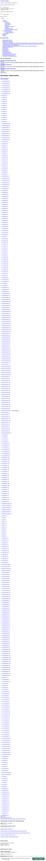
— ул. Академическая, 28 (5, 91)
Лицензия (7, 25)
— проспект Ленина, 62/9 (5, 394)
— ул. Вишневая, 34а (4, 196)
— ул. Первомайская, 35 (5, 604)
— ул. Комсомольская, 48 (5, 335)
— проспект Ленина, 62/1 (5, 380)
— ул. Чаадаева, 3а (4, 778)
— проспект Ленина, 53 (5, 376)
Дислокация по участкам (9, 26)
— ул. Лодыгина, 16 (4, 440)
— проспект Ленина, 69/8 (5, 406)
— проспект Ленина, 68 (5, 402)
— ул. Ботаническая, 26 (4, 182)
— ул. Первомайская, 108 (5, 671)
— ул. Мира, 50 (3, 535)
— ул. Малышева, (3, 465)
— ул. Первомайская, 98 (5, 647)
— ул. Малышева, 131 (4, 487)
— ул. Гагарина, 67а (4, 277)
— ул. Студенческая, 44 (4, 719)
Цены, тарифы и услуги (7, 39)
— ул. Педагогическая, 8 (5, 586)
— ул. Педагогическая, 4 (5, 576)
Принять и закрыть (38, 858)
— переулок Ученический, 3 (5, 772)
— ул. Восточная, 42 (4, 228)
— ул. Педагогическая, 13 (5, 588)
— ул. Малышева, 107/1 (4, 461)
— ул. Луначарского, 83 (4, 448)
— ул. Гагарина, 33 (4, 248)
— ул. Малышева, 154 (4, 497)
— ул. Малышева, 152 (4, 495)
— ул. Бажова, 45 (3, 103)
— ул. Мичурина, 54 (4, 558)
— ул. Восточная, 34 (4, 222)
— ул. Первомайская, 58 (5, 608)
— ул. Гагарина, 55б (4, 262)
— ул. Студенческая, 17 (4, 695)
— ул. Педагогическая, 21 (5, 596)
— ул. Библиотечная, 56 (5, 135)
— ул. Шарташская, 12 (4, 798)
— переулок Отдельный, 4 (5, 564)
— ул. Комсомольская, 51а (5, 341)
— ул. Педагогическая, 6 (5, 580)
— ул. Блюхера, (3, 173)
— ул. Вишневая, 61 (4, 216)
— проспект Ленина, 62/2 (5, 382)
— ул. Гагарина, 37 (4, 252)
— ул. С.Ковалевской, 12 (5, 681)
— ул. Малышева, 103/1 (4, 457)
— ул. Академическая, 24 (5, 87)
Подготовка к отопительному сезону (10, 56)
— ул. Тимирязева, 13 (4, 756)
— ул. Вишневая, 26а (4, 186)
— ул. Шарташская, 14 (4, 800)
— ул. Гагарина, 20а (4, 240)
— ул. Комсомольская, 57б (5, 353)
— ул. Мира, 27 (3, 517)
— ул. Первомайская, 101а (5, 655)
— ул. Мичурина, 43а (4, 548)
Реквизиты (7, 22)
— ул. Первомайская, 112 (5, 673)
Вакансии (7, 27)
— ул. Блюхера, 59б (4, 157)
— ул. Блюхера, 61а (4, 161)
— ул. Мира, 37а (3, 523)
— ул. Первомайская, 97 (5, 645)
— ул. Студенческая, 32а (5, 707)
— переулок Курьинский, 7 (5, 370)
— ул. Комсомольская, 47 (5, 333)
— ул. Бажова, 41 (3, 99)
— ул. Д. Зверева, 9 (4, 285)
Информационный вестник (8, 47)
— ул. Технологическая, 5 (5, 744)
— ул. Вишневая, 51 (4, 210)
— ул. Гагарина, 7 (3, 236)
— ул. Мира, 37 (3, 525)
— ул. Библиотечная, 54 (5, 133)
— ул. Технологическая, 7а (5, 748)
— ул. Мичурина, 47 (4, 554)
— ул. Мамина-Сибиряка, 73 (5, 509)
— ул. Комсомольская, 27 (5, 299)
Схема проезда (8, 24)
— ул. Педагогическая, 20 (5, 594)
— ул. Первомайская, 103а (5, 663)
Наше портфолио (6, 50)
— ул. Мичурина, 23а (4, 539)
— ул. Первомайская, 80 (5, 632)
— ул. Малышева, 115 (4, 473)
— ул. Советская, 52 (4, 683)
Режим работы (7, 23)
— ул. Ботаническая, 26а (5, 180)
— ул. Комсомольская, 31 (5, 307)
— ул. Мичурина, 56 (4, 560)
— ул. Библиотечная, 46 (5, 129)
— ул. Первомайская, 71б (5, 624)
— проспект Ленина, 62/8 (5, 392)
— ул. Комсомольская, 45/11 (5, 331)
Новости (4, 34)
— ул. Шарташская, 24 (4, 808)
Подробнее (2, 63)
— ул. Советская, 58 (4, 689)
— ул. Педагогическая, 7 (5, 584)
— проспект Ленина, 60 (5, 378)
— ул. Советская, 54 (4, 685)
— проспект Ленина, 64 (5, 396)
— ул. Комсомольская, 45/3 (5, 321)
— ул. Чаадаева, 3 (3, 782)
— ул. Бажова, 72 (3, 109)
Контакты (4, 35)
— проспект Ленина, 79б (5, 418)
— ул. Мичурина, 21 (4, 537)
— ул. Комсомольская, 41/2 (5, 313)
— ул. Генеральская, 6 (4, 279)
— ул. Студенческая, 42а (5, 715)
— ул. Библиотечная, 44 (5, 127)
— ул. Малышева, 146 (4, 493)
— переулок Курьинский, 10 (5, 374)
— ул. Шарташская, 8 (4, 790)
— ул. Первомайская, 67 (5, 616)
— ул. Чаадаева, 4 (3, 784)
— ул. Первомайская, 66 (5, 614)
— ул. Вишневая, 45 (4, 204)
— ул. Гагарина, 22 (4, 244)
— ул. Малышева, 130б (4, 485)
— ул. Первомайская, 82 (5, 634)
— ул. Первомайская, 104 (5, 667)
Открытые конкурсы (9, 28)
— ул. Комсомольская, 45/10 (5, 329)
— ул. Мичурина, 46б (4, 552)
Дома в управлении (8, 31)
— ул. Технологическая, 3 (5, 740)
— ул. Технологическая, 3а (5, 738)
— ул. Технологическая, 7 (5, 750)
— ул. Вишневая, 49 (4, 208)
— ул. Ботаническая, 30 (4, 184)
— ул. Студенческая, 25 (4, 699)
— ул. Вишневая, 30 (4, 192)
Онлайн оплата (6, 33)
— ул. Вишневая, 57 (4, 214)
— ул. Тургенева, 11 (4, 766)
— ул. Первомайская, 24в (5, 598)
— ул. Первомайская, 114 (5, 675)
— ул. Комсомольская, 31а (5, 305)
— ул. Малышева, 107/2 (4, 463)
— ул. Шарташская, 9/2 (4, 792)
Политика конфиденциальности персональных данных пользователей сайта (15, 832)
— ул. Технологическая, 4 (5, 742)
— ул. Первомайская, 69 (5, 620)
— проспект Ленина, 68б (5, 400)
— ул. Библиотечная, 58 (5, 137)
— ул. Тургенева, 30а (4, 768)
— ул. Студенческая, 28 (4, 703)
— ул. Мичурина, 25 (4, 541)
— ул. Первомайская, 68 (5, 618)
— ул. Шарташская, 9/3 (4, 794)
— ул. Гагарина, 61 (4, 273)
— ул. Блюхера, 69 (3, 171)
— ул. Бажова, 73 (3, 111)
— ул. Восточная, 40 (4, 226)
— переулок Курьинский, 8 (5, 372)
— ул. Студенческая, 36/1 (5, 711)
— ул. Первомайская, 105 (5, 669)
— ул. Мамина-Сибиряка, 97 (5, 511)
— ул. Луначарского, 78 (4, 446)
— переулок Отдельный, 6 (5, 566)
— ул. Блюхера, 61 (3, 165)
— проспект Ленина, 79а (5, 416)
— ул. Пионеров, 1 (4, 677)
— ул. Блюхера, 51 (3, 145)
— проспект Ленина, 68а (5, 398)
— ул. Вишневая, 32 (4, 194)
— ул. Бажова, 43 (3, 101)
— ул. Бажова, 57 (3, 107)
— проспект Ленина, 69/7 (5, 408)
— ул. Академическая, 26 (5, 89)
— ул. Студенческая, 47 (4, 723)
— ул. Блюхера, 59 (3, 159)
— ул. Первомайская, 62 (5, 610)
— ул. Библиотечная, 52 (5, 131)
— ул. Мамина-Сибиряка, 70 (5, 507)
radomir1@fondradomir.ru (8, 829)
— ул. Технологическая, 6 (5, 746)
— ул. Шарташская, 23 (4, 806)
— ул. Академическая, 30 (5, 93)
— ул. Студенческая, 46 (4, 721)
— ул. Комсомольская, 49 (5, 337)
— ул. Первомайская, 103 (5, 665)
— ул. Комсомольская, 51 (5, 343)
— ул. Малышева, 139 (4, 489)
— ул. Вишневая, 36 (4, 200)
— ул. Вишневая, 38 (4, 202)
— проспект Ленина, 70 (5, 412)
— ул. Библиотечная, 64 (5, 139)
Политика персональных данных (11, 29)
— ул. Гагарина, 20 (4, 242)
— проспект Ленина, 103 (5, 430)
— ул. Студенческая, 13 (4, 691)
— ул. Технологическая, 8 (5, 752)
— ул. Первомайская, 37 (5, 606)
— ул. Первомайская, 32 (5, 600)
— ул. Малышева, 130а (4, 483)
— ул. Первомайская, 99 (5, 653)
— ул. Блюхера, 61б (4, 163)
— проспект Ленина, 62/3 (5, 384)
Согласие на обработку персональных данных (9, 836)
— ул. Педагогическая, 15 (5, 590)
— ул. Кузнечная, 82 (4, 364)
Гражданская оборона (7, 52)
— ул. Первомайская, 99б (5, 651)
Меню (3, 18)
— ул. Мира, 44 (3, 533)
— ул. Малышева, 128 (4, 479)
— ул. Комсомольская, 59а (5, 357)
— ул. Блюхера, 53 (3, 147)
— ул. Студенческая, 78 (4, 736)
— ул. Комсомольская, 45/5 (5, 325)
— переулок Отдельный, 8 (5, 570)
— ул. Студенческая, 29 (4, 705)
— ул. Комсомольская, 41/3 (5, 315)
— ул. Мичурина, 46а (4, 550)
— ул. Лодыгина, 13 (4, 438)
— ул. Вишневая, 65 (4, 218)
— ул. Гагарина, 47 (4, 254)
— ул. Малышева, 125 (4, 477)
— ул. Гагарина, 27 (4, 246)
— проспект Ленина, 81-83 (5, 420)
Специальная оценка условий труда (9, 54)
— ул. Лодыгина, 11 (4, 436)
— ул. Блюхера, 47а (4, 141)
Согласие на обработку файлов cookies (7, 834)
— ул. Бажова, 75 (3, 115)
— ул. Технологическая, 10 (5, 754)
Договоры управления (9, 32)
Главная (4, 20)
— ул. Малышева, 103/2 (4, 459)
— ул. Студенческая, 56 (4, 727)
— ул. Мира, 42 (3, 531)
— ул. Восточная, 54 (4, 234)
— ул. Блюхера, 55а (4, 149)
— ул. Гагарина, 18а (4, 238)
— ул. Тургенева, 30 (4, 770)
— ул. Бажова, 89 (3, 121)
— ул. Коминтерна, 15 (4, 287)
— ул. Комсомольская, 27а (5, 297)
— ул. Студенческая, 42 (4, 717)
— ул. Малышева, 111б (4, 469)
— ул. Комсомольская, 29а (5, 301)
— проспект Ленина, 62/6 (5, 388)
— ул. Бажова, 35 (3, 95)
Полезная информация (7, 30)
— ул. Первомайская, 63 (5, 612)
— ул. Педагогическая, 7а (5, 582)
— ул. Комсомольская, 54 (5, 347)
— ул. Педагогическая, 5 (5, 578)
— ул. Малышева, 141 (4, 491)
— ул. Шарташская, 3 (4, 788)
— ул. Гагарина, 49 (4, 256)
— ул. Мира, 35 (3, 521)
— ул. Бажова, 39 (3, 97)
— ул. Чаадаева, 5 (3, 786)
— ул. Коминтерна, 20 (4, 291)
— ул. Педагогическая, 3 (5, 574)
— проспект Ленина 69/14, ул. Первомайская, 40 (9, 410)
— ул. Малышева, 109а (4, 467)
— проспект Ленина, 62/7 (5, 390)
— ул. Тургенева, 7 (4, 764)
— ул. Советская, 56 (4, 687)
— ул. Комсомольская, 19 (5, 293)
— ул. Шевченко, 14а (4, 814)
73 (6, 173)
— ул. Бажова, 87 (3, 119)
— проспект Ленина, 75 (5, 414)
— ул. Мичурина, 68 (4, 562)
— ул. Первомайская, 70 (5, 622)
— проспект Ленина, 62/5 (5, 386)
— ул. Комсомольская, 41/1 (5, 311)
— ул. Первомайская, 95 (5, 641)
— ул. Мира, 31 (3, 519)
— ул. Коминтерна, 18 (4, 289)
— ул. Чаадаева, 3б (4, 780)
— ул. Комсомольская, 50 (5, 339)
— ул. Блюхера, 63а (4, 167)
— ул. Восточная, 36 (4, 224)
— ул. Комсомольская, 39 (5, 309)
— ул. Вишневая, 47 (4, 206)
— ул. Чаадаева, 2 (3, 776)
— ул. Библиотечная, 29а (5, 123)
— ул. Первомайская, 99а (5, 649)
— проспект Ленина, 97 (5, 426)
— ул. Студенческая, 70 (4, 734)
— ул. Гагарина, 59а (4, 264)
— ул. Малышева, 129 (4, 481)
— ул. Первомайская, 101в (5, 659)
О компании (5, 21)
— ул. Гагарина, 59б (4, 266)
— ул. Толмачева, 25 (4, 758)
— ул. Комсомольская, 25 (5, 295)
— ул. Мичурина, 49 (4, 556)
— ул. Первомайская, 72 (5, 626)
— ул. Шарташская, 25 (4, 810)
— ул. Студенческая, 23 (4, 697)
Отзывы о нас (5, 49)
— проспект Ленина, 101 (5, 428)
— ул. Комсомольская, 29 (5, 303)
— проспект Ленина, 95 (5, 424)
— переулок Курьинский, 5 (5, 368)
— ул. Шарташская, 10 (4, 796)
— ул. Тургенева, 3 (4, 760)
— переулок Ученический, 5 (5, 774)
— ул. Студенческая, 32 (4, 709)
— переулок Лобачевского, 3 (5, 432)
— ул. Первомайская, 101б (5, 657)
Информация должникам (7, 40)
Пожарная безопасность (7, 53)
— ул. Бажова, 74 (3, 113)
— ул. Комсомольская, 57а (5, 351)
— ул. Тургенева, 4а (4, 762)
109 (8, 465)
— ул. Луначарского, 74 (4, 442)
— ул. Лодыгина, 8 (4, 434)
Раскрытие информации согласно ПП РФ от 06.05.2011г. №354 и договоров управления (19, 46)
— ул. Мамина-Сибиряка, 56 (5, 503)
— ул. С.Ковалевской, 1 (4, 679)
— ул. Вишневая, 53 (4, 212)
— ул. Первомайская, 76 (5, 628)
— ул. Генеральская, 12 (4, 281)
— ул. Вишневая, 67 (4, 220)
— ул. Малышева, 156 (4, 499)
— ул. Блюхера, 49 (3, 143)
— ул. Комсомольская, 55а (5, 349)
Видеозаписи (5, 48)
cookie (11, 858)
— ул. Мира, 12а (3, 515)
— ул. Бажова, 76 (3, 117)
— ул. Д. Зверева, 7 (4, 283)
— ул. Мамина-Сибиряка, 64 (5, 505)
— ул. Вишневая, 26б (4, 188)
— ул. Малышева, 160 (4, 501)
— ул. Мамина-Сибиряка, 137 (6, 513)
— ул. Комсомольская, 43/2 (5, 317)
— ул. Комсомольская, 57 (5, 355)
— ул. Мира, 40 (3, 529)
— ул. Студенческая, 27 (4, 701)
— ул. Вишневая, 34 (4, 198)
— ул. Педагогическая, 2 (5, 572)
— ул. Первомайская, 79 (5, 630)
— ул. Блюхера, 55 (3, 151)
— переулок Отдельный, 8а (5, 568)
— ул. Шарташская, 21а (4, 804)
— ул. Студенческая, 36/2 (5, 713)
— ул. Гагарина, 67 (4, 275)
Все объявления (3, 72)
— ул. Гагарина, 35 (4, 250)
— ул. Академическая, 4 (5, 81)
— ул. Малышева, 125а (4, 475)
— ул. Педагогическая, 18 (5, 592)
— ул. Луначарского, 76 (4, 444)
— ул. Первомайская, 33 (5, 602)
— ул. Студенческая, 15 (4, 693)
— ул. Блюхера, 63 (3, 169)
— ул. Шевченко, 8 (4, 812)
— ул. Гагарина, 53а (4, 258)
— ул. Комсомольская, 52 (5, 345)
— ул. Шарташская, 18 (4, 802)
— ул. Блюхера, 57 (3, 153)
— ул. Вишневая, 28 (4, 190)
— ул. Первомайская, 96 (5, 643)
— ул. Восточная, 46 (4, 232)
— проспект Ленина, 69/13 (5, 404)
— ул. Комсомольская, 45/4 (5, 323)
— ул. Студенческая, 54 (4, 725)
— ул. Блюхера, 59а (4, 155)
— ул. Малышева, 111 (4, 471)
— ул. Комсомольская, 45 (5, 319)
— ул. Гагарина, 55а (4, 260)
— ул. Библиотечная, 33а (5, 125)
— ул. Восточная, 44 (4, 230)
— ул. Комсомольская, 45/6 (5, 327)
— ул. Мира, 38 (3, 527)
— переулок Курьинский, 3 (5, 366)
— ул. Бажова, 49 (3, 105)
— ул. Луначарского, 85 (4, 450)
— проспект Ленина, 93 (5, 422)
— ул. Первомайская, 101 (5, 661)
